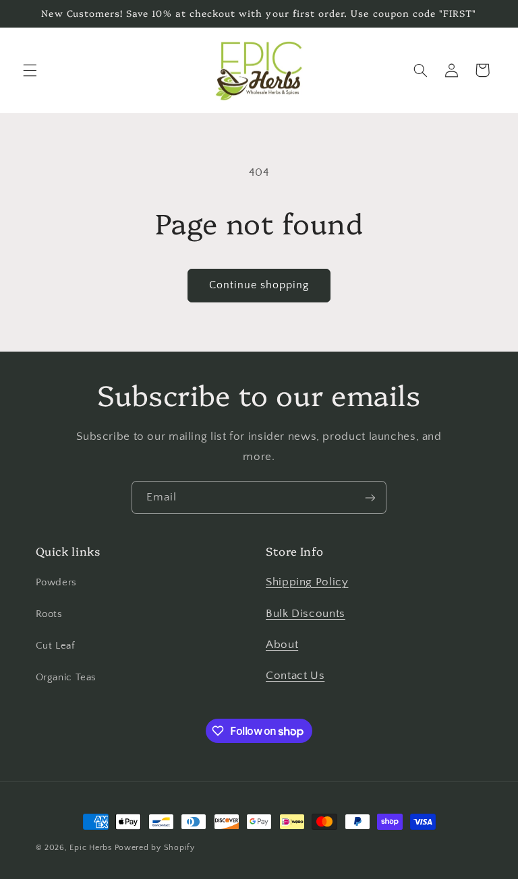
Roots (49, 614)
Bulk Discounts (305, 614)
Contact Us (295, 676)
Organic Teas (66, 677)
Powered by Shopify (155, 847)
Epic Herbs (90, 847)
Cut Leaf (55, 646)
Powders (56, 582)
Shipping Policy (307, 582)
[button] (29, 70)
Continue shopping (259, 285)
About (282, 645)
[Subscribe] (370, 497)
